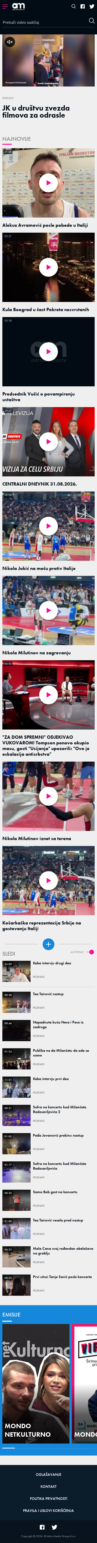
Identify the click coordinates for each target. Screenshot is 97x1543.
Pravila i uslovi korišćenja (48, 1510)
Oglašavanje (48, 1474)
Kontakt (48, 1486)
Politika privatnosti (48, 1498)
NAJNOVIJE (16, 138)
